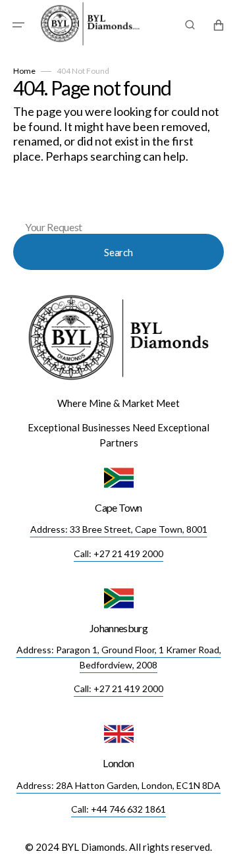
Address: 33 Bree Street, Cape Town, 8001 (118, 529)
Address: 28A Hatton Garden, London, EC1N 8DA (118, 785)
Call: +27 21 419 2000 (118, 553)
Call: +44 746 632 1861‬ (118, 809)
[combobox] (118, 205)
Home (24, 71)
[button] (18, 25)
